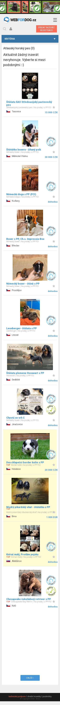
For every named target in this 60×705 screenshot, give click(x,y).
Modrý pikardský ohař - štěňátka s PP (28, 507)
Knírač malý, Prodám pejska (22, 554)
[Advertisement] (30, 641)
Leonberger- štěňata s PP (21, 328)
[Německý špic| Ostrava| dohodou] (13, 7)
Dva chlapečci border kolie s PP (25, 462)
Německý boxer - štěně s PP (23, 283)
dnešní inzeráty (34, 696)
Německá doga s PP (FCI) (21, 194)
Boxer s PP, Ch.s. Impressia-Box (25, 239)
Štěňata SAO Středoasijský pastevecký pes (29, 103)
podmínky (47, 696)
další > (30, 678)
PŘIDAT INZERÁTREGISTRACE (46, 29)
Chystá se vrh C (15, 417)
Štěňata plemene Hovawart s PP (25, 373)
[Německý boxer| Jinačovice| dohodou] (35, 7)
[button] (55, 20)
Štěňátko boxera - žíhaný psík (23, 149)
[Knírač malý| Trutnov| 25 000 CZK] (25, 7)
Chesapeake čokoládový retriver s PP (28, 599)
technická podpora (17, 696)
